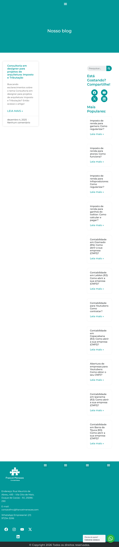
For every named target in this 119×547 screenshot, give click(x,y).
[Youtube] (104, 92)
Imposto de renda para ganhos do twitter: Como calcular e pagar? (98, 213)
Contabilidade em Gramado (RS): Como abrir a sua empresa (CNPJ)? (98, 246)
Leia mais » (15, 111)
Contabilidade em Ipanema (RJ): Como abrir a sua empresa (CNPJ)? (99, 400)
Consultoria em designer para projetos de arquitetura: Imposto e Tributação (20, 71)
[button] (65, 3)
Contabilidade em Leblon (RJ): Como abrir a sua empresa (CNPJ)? (99, 278)
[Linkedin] (104, 99)
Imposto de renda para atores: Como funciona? (98, 152)
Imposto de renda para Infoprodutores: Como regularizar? (99, 181)
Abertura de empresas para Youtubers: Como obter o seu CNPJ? (99, 369)
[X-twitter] (94, 99)
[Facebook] (94, 92)
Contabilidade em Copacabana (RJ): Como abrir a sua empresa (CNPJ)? (99, 337)
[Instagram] (14, 529)
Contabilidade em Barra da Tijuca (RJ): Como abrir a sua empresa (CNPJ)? (98, 431)
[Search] (109, 68)
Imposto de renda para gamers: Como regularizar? (98, 124)
